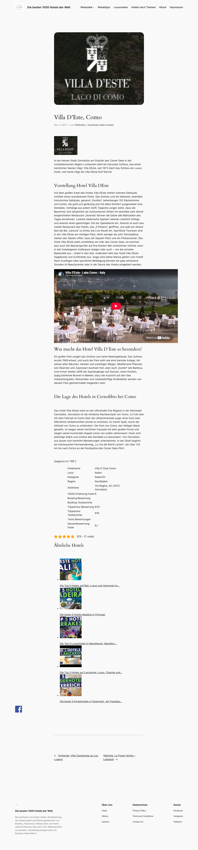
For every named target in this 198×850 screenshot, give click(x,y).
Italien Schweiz (107, 125)
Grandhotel (93, 125)
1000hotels (80, 125)
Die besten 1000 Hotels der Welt (48, 7)
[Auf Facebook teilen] (18, 709)
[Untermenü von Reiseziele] (93, 7)
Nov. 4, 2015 (60, 125)
